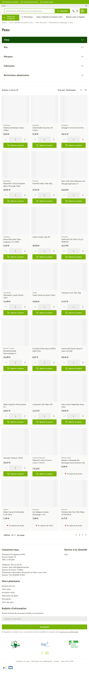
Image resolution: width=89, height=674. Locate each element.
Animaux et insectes (15, 66)
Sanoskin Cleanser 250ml (13, 458)
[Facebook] (42, 653)
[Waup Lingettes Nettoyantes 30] (15, 388)
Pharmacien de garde (10, 595)
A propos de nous (8, 586)
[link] (76, 535)
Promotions (7, 22)
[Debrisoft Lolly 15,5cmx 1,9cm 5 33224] (44, 441)
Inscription (44, 627)
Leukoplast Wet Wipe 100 (42, 404)
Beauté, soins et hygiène (15, 28)
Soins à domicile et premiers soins (15, 60)
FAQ (66, 554)
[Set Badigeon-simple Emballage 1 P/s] (44, 493)
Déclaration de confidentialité (42, 661)
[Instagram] (47, 653)
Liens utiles (6, 589)
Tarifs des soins (8, 602)
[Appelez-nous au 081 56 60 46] (73, 11)
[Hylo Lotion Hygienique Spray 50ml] (73, 388)
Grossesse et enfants (15, 42)
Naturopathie (15, 53)
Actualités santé (8, 592)
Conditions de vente (23, 661)
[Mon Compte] (77, 11)
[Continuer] (85, 535)
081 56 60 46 (16, 564)
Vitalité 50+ (15, 48)
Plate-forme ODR (67, 661)
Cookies (56, 661)
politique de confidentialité (69, 632)
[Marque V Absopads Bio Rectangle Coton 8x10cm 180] (73, 441)
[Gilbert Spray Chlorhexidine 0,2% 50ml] (15, 493)
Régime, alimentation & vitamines (15, 36)
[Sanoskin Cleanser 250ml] (15, 441)
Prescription (6, 599)
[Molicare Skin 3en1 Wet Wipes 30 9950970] (73, 493)
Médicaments (15, 72)
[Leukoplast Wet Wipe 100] (44, 388)
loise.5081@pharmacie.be (19, 567)
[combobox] (29, 11)
